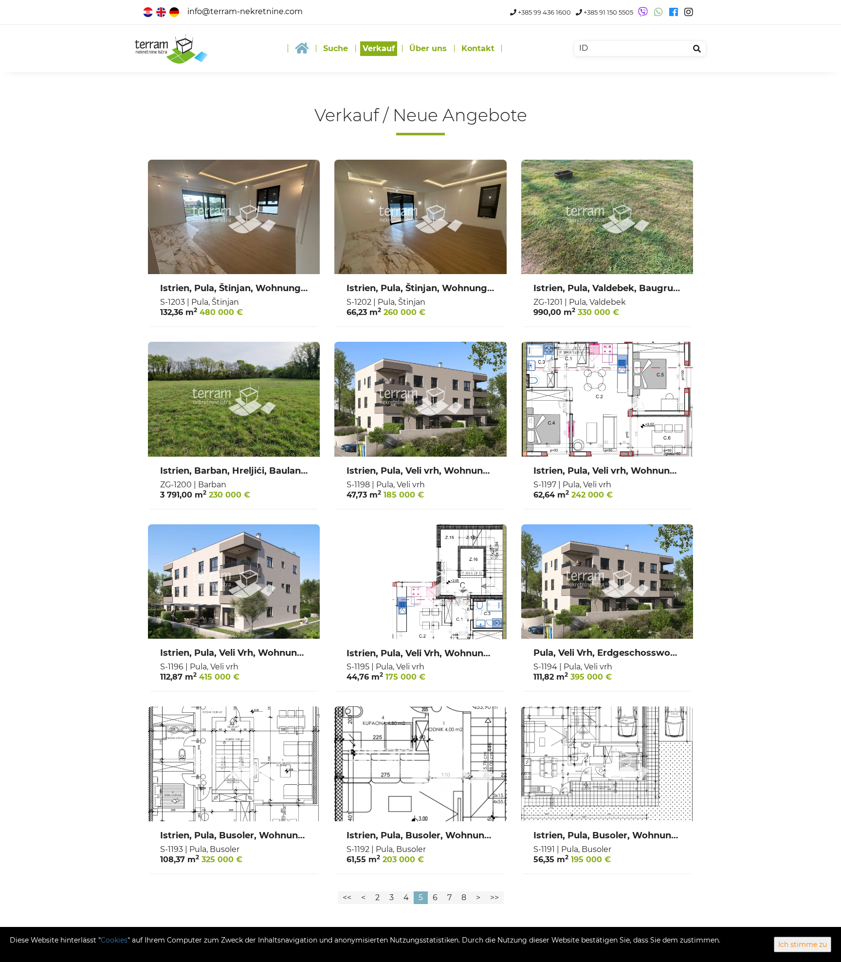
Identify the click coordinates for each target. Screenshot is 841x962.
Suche (335, 48)
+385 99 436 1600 (543, 12)
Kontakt (477, 48)
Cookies (114, 940)
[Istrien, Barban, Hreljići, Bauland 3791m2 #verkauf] (234, 399)
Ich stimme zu (802, 944)
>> (494, 897)
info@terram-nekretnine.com (245, 11)
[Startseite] (302, 48)
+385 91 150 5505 (607, 12)
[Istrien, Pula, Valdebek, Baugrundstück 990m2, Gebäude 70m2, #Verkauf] (607, 217)
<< (347, 897)
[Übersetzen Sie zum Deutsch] (175, 11)
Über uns (428, 48)
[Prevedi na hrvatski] (148, 11)
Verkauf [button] (379, 48)
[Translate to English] (161, 11)
